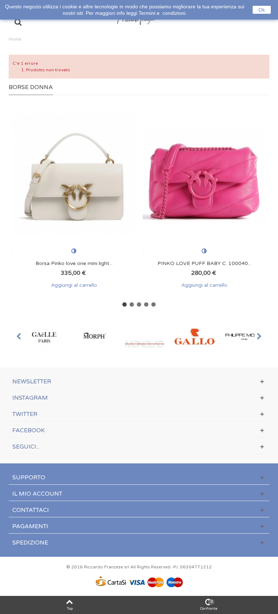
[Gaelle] (39, 336)
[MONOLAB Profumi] (139, 336)
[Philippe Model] (239, 336)
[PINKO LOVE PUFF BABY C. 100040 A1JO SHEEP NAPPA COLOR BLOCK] (204, 175)
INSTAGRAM (30, 398)
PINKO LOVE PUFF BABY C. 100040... (204, 263)
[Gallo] (189, 336)
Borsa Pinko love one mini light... (74, 263)
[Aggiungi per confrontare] (73, 250)
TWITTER (24, 414)
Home (15, 39)
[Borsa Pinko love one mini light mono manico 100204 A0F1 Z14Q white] (73, 175)
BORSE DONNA (31, 87)
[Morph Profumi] (89, 336)
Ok (261, 10)
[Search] (17, 22)
